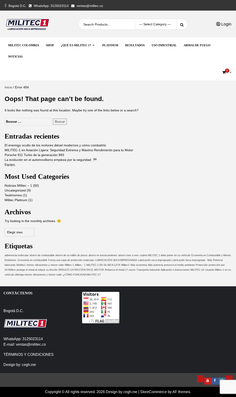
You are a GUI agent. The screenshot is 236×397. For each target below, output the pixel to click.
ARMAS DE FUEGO (197, 45)
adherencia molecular (17, 255)
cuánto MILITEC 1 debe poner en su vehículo (165, 255)
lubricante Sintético (15, 265)
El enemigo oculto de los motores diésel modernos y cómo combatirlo (55, 145)
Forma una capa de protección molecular (71, 260)
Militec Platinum (16, 200)
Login (225, 24)
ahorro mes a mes (128, 255)
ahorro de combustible (42, 255)
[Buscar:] (28, 121)
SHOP (50, 45)
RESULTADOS (135, 45)
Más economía (138, 265)
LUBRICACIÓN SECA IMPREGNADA (116, 260)
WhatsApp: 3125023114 (51, 6)
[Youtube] (207, 381)
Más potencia (155, 265)
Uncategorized (15, 190)
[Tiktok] (229, 378)
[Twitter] (200, 378)
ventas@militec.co (90, 6)
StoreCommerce (153, 392)
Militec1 (125, 265)
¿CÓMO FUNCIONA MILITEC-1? (81, 274)
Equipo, (10, 164)
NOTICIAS (15, 56)
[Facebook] (214, 381)
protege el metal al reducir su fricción (37, 269)
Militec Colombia (23, 45)
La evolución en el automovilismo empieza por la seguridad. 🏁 (51, 160)
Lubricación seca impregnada (154, 260)
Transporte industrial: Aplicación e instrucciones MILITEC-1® (170, 269)
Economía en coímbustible (32, 260)
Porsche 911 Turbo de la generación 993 (34, 155)
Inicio (8, 87)
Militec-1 (69, 265)
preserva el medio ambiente (179, 265)
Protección (202, 265)
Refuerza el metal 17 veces (120, 269)
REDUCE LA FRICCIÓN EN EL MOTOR (81, 269)
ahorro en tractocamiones (102, 255)
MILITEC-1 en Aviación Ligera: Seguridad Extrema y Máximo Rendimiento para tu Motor (69, 150)
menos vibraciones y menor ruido (45, 265)
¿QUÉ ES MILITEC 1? (76, 45)
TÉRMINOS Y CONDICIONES (28, 354)
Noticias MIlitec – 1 (18, 185)
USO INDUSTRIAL (164, 45)
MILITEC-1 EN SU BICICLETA (103, 265)
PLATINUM (110, 45)
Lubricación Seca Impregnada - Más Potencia (197, 260)
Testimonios (13, 195)
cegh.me (29, 365)
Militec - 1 (80, 265)
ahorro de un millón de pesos (71, 255)
